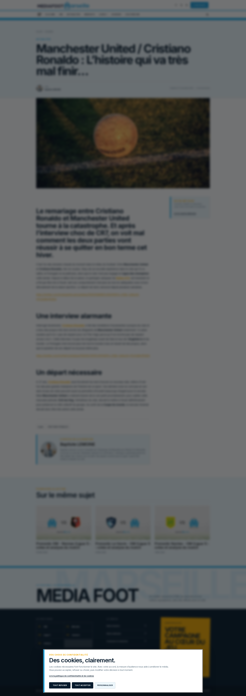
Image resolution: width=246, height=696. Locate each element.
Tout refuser (60, 685)
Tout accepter (82, 685)
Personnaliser (105, 685)
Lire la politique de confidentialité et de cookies (71, 676)
